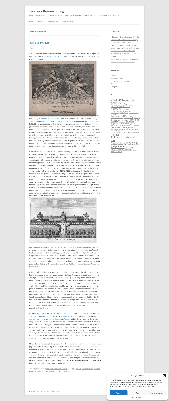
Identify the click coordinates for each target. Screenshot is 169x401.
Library (113, 76)
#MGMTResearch (122, 100)
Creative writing (134, 113)
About (40, 22)
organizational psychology (121, 132)
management (128, 127)
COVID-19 (124, 113)
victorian (45, 371)
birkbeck (116, 109)
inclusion (127, 125)
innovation (134, 125)
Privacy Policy (68, 22)
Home (31, 22)
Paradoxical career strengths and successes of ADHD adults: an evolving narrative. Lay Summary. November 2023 (125, 48)
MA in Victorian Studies (50, 56)
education (122, 122)
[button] (164, 375)
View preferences (156, 393)
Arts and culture (118, 106)
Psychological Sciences (118, 143)
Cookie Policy (136, 397)
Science (113, 84)
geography (114, 125)
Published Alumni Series (131, 145)
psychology (132, 142)
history (121, 125)
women (114, 152)
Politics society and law (123, 138)
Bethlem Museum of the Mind (52, 118)
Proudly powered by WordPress (50, 391)
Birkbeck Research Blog (46, 11)
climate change (116, 113)
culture (113, 114)
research (118, 147)
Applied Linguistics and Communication (123, 105)
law (112, 127)
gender (133, 123)
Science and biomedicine (121, 149)
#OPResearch (118, 103)
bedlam (84, 369)
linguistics (117, 128)
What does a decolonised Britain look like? (125, 37)
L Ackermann (65, 371)
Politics (115, 134)
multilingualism (133, 129)
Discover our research (119, 120)
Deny (138, 393)
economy (114, 121)
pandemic (135, 132)
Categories (114, 87)
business (126, 109)
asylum (78, 369)
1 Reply (31, 48)
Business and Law (117, 78)
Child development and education (121, 111)
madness (38, 371)
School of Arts (129, 148)
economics (133, 119)
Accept (118, 393)
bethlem (90, 369)
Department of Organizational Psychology (125, 118)
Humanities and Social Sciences (56, 369)
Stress (134, 150)
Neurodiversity (116, 131)
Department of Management (123, 116)
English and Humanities (120, 123)
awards (127, 107)
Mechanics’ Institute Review (119, 129)
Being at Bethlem (39, 42)
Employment (130, 122)
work (119, 151)
